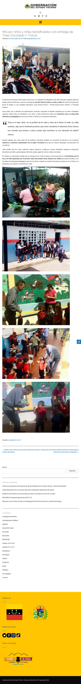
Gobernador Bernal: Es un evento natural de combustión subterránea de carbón (28, 490)
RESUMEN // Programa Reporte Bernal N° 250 (17, 497)
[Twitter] (39, 16)
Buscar (4, 467)
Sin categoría (6, 574)
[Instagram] (46, 16)
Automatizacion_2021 (33, 38)
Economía (5, 532)
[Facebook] (42, 16)
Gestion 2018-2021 (8, 543)
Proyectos (5, 562)
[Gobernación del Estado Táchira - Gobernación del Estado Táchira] (40, 6)
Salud (4, 566)
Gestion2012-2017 (15, 440)
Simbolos (5, 570)
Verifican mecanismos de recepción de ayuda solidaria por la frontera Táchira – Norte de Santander (34, 486)
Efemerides (6, 539)
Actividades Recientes (9, 516)
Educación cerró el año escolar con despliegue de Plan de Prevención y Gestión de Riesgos (32, 501)
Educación (5, 535)
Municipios (5, 555)
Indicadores (6, 551)
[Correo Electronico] (35, 16)
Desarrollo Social (8, 528)
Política (4, 558)
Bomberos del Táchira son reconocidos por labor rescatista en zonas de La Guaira (28, 494)
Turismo (5, 577)
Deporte (5, 524)
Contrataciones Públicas (10, 520)
